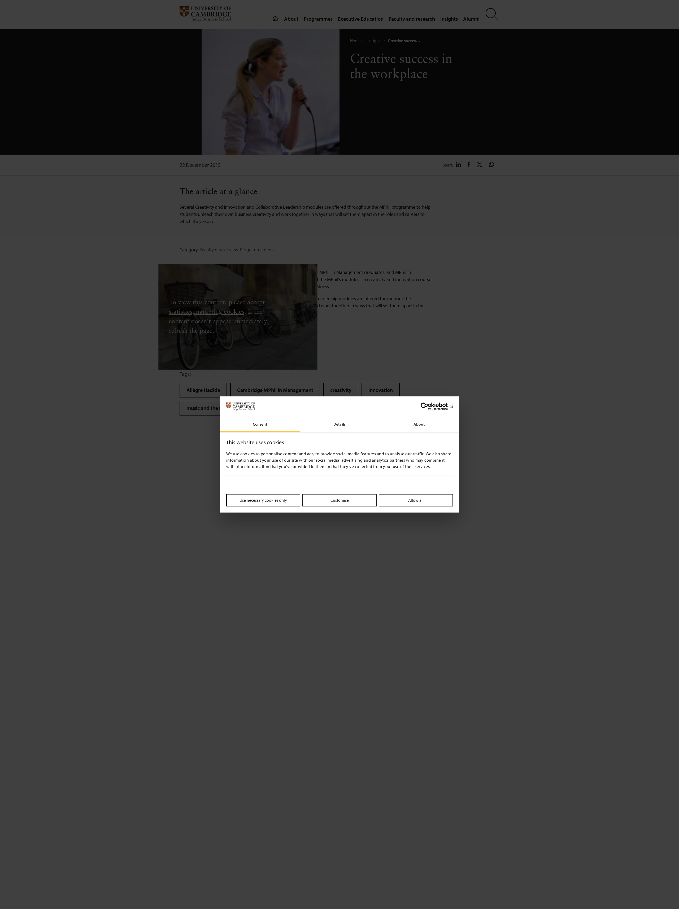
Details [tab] (339, 424)
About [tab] (419, 424)
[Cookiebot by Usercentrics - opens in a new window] (430, 406)
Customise (339, 499)
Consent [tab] (260, 424)
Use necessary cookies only (263, 499)
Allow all (416, 499)
